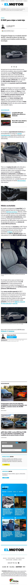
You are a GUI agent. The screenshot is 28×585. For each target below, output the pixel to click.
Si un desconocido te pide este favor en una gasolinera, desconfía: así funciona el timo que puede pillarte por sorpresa (8, 534)
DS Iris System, (21, 180)
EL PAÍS (14, 491)
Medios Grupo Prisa (14, 583)
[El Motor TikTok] (16, 563)
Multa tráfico (12, 0)
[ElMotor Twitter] (13, 563)
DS (17, 341)
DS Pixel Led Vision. (11, 212)
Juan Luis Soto (11, 25)
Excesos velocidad (19, 0)
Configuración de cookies (20, 558)
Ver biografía (10, 337)
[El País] (4, 566)
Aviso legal (5, 558)
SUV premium (14, 341)
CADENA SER (21, 491)
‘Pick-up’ (7, 0)
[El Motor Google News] (18, 563)
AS (17, 491)
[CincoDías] (12, 566)
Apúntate (6, 464)
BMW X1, (17, 301)
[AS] (7, 566)
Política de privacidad (11, 558)
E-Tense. (10, 232)
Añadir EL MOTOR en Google (9, 30)
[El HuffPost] (19, 567)
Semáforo (25, 0)
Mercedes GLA (7, 303)
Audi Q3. (15, 303)
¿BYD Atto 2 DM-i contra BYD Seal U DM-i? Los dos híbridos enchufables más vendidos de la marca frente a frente (14, 433)
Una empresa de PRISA (14, 580)
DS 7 (20, 340)
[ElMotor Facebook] (11, 563)
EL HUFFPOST (9, 491)
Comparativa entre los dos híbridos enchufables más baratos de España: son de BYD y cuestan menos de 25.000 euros (14, 406)
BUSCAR (5, 477)
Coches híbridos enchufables (13, 340)
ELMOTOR (4, 491)
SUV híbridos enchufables (6, 341)
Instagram (11, 331)
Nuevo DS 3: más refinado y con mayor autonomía (19, 121)
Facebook (3, 331)
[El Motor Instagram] (15, 563)
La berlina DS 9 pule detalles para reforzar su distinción (18, 114)
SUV (23, 340)
